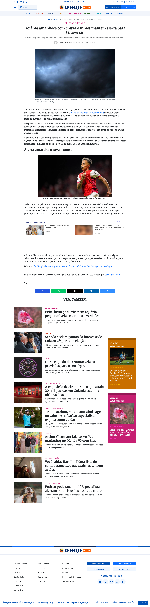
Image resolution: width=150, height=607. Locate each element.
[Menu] (16, 7)
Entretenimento (74, 14)
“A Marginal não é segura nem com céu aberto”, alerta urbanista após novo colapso (73, 266)
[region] (75, 603)
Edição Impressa (124, 563)
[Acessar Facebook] (14, 1)
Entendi (143, 603)
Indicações (18, 590)
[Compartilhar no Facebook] (42, 291)
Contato (65, 564)
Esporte (60, 14)
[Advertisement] (124, 320)
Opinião (41, 581)
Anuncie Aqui (67, 568)
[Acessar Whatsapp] (23, 1)
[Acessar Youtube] (21, 1)
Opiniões (110, 14)
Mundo (87, 14)
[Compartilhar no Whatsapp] (58, 291)
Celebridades (19, 577)
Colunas (121, 14)
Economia (98, 14)
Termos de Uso (68, 581)
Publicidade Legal (98, 563)
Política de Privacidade (81, 604)
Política (39, 14)
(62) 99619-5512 (131, 2)
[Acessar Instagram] (17, 1)
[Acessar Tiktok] (26, 1)
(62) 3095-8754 (118, 2)
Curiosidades (19, 586)
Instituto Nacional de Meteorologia (87, 112)
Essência (55, 19)
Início (48, 19)
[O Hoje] (75, 7)
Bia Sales (64, 43)
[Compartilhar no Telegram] (107, 291)
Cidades (50, 14)
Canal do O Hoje (112, 274)
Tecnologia (42, 577)
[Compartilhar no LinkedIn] (91, 291)
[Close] (147, 600)
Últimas (28, 14)
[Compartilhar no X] (75, 291)
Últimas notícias (20, 564)
